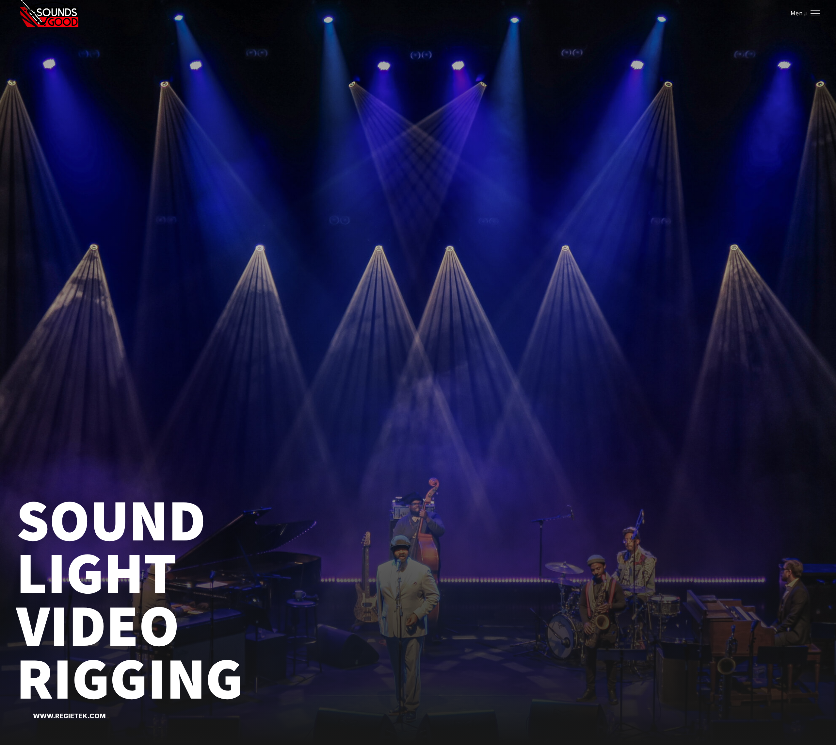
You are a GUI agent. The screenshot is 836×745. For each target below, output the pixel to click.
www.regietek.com (69, 716)
